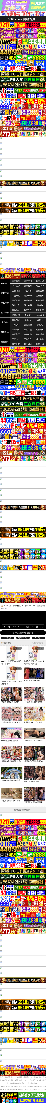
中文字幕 (28, 291)
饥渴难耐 (28, 300)
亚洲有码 (16, 286)
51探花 (40, 320)
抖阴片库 (5, 332)
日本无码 (40, 281)
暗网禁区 (16, 334)
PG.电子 (38, 638)
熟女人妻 (28, 330)
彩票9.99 (16, 315)
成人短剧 (40, 339)
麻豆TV (28, 320)
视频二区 (5, 293)
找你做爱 (40, 300)
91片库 (16, 325)
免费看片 (5, 342)
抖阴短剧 (28, 344)
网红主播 (28, 281)
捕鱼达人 (16, 310)
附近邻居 (16, 300)
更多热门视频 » (38, 643)
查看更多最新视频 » (23, 810)
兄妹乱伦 (28, 339)
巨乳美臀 (40, 291)
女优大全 (28, 325)
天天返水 (40, 315)
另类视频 (40, 296)
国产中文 (16, 339)
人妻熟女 (16, 296)
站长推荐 (5, 303)
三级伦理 (16, 291)
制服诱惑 (40, 334)
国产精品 (16, 281)
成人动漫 (40, 286)
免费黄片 (40, 330)
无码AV (5, 322)
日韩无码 (40, 344)
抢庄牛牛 (28, 310)
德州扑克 (40, 310)
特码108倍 (23, 638)
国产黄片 (16, 330)
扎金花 (28, 315)
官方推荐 (5, 313)
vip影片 (7, 638)
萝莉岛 (40, 325)
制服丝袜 (28, 296)
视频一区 (5, 283)
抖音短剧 (16, 320)
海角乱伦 (28, 334)
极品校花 (16, 344)
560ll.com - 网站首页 (21, 19)
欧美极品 (28, 286)
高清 (27, 627)
